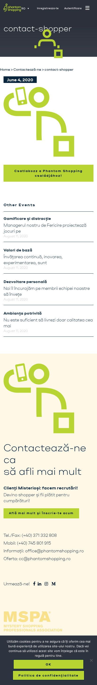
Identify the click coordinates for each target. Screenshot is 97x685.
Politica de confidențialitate (48, 675)
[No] (91, 660)
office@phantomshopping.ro (54, 550)
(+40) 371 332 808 (39, 535)
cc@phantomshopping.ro (45, 558)
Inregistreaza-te (48, 8)
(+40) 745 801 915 (34, 543)
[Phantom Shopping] (12, 9)
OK (48, 664)
